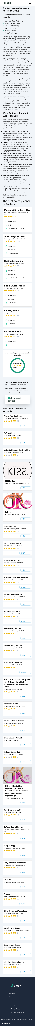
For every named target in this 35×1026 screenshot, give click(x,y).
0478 (26, 972)
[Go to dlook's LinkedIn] (5, 1023)
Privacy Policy (15, 1009)
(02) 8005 (12, 299)
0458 (26, 872)
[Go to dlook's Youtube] (7, 1023)
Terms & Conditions (17, 1012)
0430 (26, 745)
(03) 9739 (25, 553)
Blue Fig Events (10, 31)
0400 (26, 655)
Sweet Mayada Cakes (12, 23)
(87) (18, 265)
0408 (26, 730)
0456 (26, 762)
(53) (18, 290)
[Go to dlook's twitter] (2, 1023)
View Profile (12, 221)
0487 (26, 938)
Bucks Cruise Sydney (12, 28)
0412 (26, 536)
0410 (26, 696)
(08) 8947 (25, 587)
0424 (26, 488)
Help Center (15, 1006)
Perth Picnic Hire (11, 33)
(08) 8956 (25, 672)
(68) (18, 336)
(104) (18, 241)
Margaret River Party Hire (14, 21)
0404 (26, 426)
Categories (12, 997)
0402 (26, 955)
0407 (26, 887)
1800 (26, 838)
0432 (26, 443)
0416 (12, 225)
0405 (12, 250)
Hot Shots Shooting (12, 26)
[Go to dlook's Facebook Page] (10, 1023)
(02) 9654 (25, 904)
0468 (12, 274)
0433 (26, 519)
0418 (26, 570)
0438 (26, 855)
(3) (17, 216)
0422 (26, 921)
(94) (18, 315)
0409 (26, 604)
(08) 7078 (25, 621)
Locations (12, 994)
